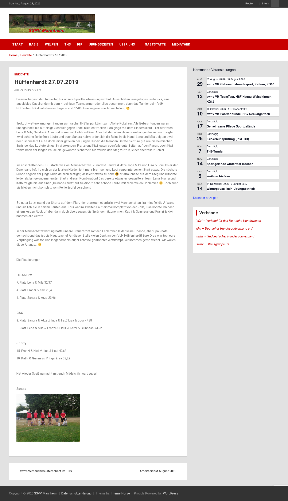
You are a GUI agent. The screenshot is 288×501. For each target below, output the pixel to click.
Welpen (51, 44)
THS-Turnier (215, 151)
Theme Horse (120, 493)
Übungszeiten (101, 44)
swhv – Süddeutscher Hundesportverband (225, 236)
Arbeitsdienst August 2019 (158, 471)
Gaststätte (155, 44)
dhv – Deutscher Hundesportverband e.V (224, 228)
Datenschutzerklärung (76, 493)
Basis (34, 44)
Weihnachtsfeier (218, 176)
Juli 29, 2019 (22, 90)
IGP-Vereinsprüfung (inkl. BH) (228, 139)
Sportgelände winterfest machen (230, 164)
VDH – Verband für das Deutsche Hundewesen (228, 221)
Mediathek (181, 44)
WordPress (170, 493)
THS (67, 44)
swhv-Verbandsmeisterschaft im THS (46, 471)
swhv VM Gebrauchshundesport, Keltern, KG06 (240, 84)
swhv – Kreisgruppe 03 (213, 244)
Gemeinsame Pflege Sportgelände (231, 126)
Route (249, 3)
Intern (265, 3)
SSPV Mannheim (45, 493)
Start (17, 44)
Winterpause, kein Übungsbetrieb (231, 188)
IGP (79, 44)
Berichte (21, 74)
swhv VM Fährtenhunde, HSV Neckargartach (238, 114)
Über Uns (127, 44)
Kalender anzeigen (205, 198)
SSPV (37, 90)
